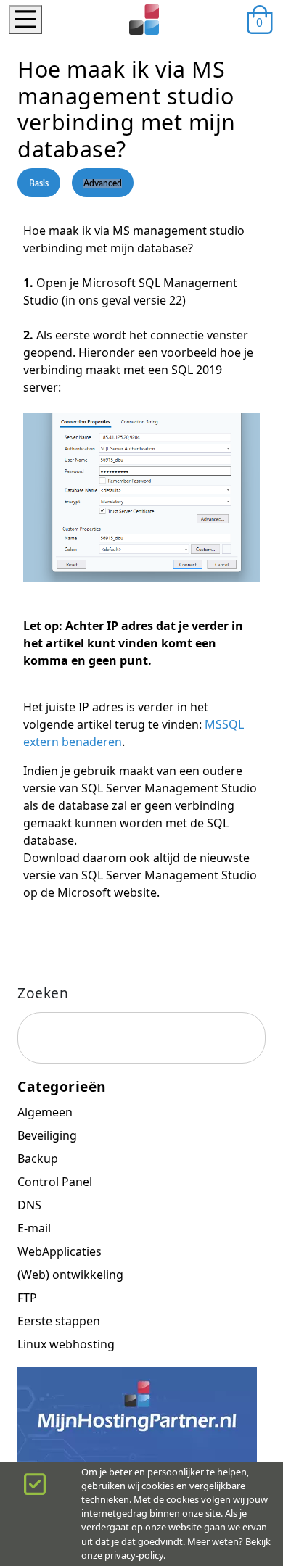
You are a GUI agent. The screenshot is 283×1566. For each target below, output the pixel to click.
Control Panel (54, 1182)
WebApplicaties (59, 1251)
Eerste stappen (58, 1321)
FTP (27, 1298)
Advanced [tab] (102, 183)
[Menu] (25, 19)
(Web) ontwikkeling (70, 1275)
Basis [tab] (39, 183)
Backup (37, 1159)
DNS (29, 1205)
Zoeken (42, 993)
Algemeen (45, 1112)
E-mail (34, 1228)
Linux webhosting (66, 1344)
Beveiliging (47, 1135)
